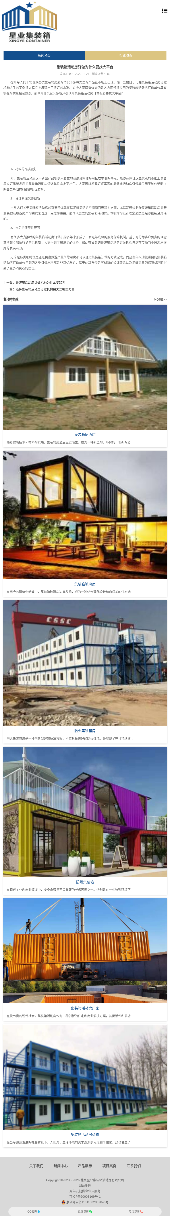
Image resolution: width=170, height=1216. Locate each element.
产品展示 (85, 1166)
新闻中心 (61, 1166)
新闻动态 (44, 55)
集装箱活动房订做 (154, 82)
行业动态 (126, 55)
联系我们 (134, 1166)
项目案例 (109, 1166)
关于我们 (36, 1166)
